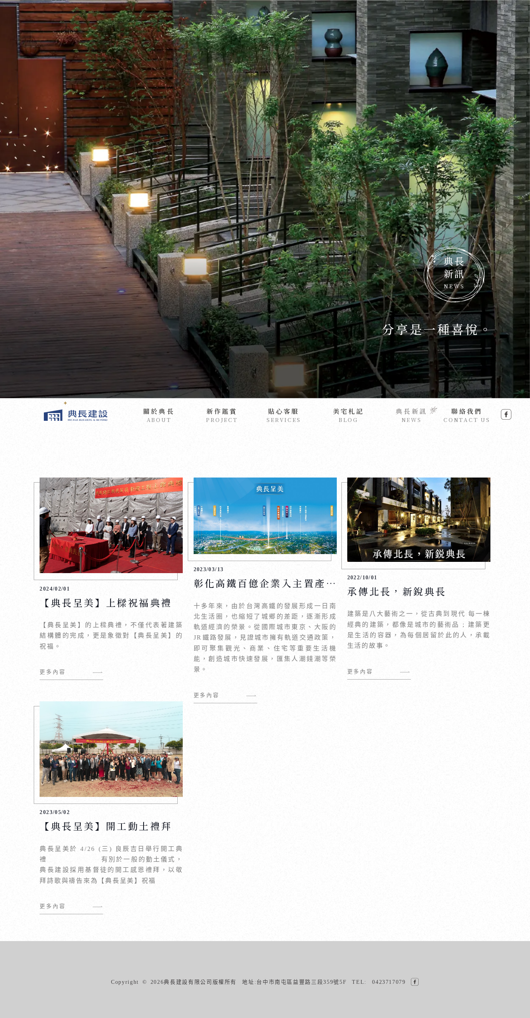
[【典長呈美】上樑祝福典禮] (111, 571)
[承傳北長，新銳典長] (418, 560)
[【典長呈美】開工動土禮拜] (111, 794)
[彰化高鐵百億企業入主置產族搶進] (265, 552)
